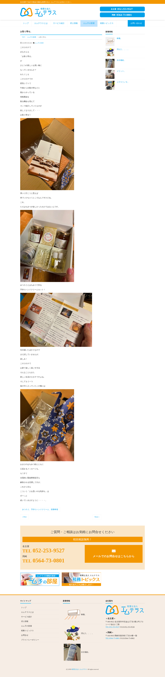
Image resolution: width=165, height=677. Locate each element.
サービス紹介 (59, 23)
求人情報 (74, 23)
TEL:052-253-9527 (112, 627)
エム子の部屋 (89, 23)
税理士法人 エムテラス (79, 669)
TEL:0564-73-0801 (112, 638)
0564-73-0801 (122, 14)
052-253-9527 (122, 9)
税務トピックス (106, 23)
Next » (97, 517)
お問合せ (24, 635)
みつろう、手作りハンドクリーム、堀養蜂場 (40, 509)
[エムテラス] (38, 11)
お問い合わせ (136, 23)
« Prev (24, 517)
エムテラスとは (41, 23)
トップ (26, 23)
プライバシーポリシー (30, 640)
